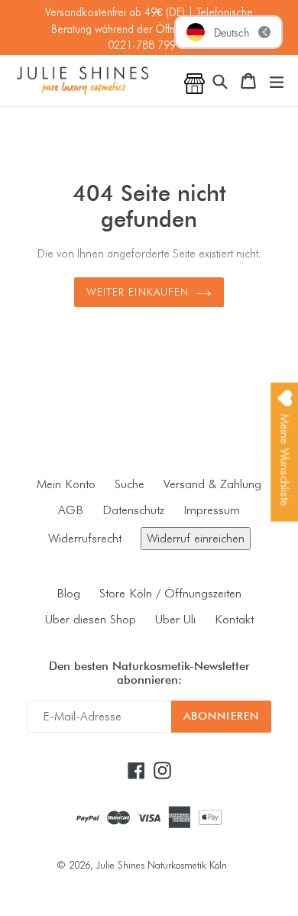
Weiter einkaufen (137, 292)
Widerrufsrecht (84, 538)
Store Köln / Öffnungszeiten (170, 593)
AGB (70, 510)
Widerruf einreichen (196, 538)
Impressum (211, 510)
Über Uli (175, 619)
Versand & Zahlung (212, 484)
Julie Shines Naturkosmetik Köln (161, 865)
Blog (68, 593)
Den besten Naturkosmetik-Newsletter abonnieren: (149, 673)
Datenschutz (133, 510)
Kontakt (234, 619)
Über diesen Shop (90, 619)
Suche (129, 484)
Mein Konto (66, 484)
